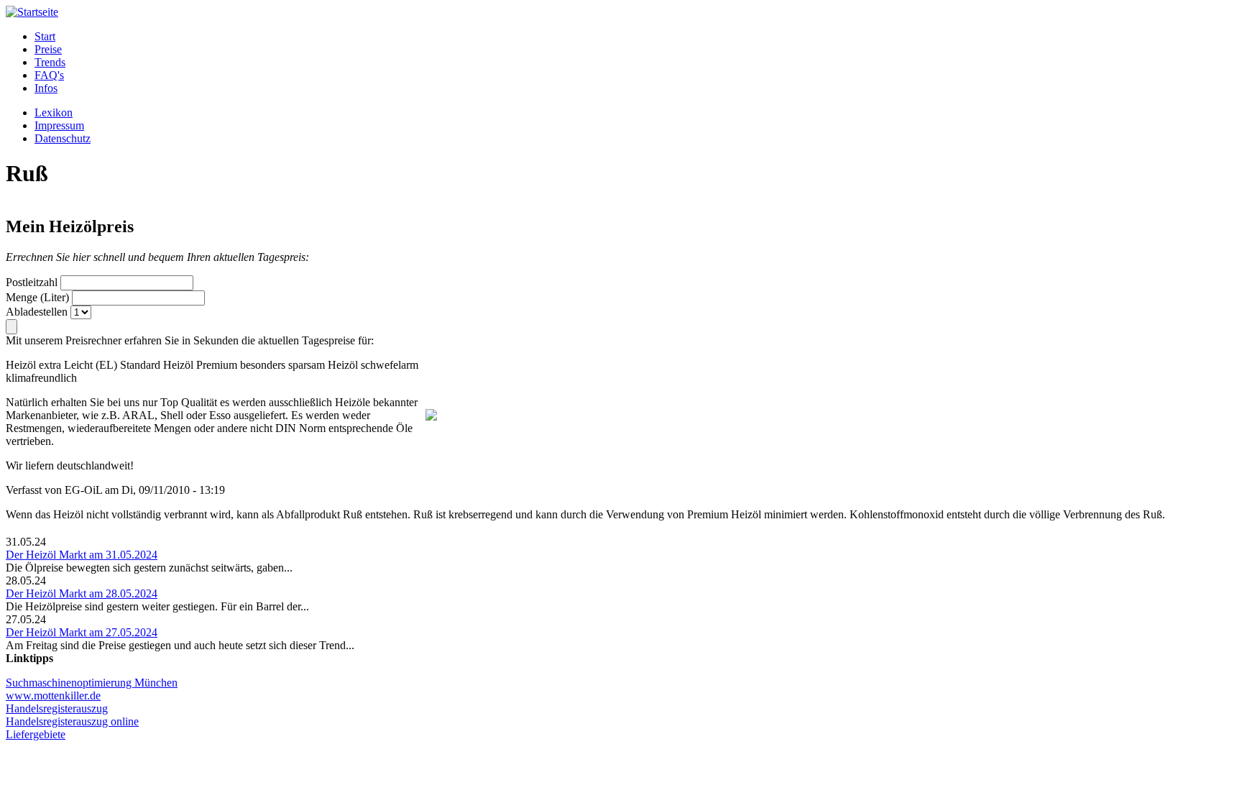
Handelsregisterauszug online (72, 721)
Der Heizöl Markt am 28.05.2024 (81, 593)
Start (44, 36)
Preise (48, 49)
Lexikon (53, 112)
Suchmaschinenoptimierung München (92, 682)
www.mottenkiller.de (53, 695)
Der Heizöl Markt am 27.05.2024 (81, 632)
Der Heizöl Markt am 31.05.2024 (81, 555)
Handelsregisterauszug (57, 708)
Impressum (59, 125)
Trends (49, 62)
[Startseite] (32, 12)
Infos (46, 88)
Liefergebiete (35, 734)
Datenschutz (62, 138)
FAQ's (49, 75)
